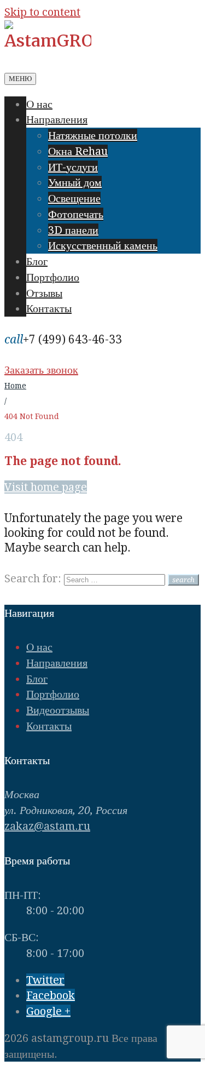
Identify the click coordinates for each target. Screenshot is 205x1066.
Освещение (74, 198)
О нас (39, 104)
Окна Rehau (78, 151)
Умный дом (75, 182)
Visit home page (45, 487)
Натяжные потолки (92, 135)
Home (15, 385)
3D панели (73, 230)
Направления (56, 119)
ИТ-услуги (73, 167)
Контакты (49, 308)
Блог (37, 261)
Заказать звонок (41, 369)
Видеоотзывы (57, 710)
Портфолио (52, 277)
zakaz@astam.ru (47, 826)
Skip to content (42, 12)
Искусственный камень (102, 245)
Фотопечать (75, 214)
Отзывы (44, 293)
